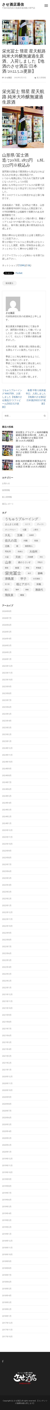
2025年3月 (7, 727)
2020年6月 (7, 1117)
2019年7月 (7, 1193)
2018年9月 (7, 1261)
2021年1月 (7, 1070)
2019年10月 (7, 1172)
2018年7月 (7, 1275)
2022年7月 (7, 946)
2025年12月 (7, 666)
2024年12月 (7, 748)
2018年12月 (7, 1241)
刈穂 (26, 540)
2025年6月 (7, 707)
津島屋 (9, 578)
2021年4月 (7, 1049)
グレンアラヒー (10, 530)
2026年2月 (7, 652)
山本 (8, 562)
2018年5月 (7, 1289)
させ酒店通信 (13, 4)
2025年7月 (7, 700)
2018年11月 (7, 1247)
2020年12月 (7, 1076)
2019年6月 (7, 1200)
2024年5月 (7, 796)
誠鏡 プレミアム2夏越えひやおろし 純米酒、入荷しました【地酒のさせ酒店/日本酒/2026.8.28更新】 (31, 450)
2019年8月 (7, 1186)
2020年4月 (7, 1131)
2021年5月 (7, 1042)
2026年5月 (7, 632)
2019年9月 (7, 1179)
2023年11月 (7, 837)
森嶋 (40, 573)
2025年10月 (7, 680)
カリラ (27, 524)
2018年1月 (7, 1316)
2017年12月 (7, 1323)
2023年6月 (7, 871)
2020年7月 (7, 1111)
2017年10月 (7, 1336)
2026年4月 (7, 638)
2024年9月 (7, 768)
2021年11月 (7, 1001)
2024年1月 (7, 823)
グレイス (40, 524)
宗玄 (41, 557)
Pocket (19, 273)
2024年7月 (7, 782)
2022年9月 (7, 933)
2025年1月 (7, 741)
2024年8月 (7, 775)
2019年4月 (7, 1213)
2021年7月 (7, 1029)
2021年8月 (7, 1022)
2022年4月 (7, 967)
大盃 (7, 557)
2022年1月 (7, 987)
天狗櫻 (30, 557)
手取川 (40, 562)
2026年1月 (7, 659)
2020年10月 (7, 1090)
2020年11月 (7, 1083)
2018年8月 (7, 1268)
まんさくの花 (11, 524)
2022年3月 (7, 974)
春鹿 (17, 568)
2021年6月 (7, 1035)
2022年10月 (7, 926)
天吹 (18, 557)
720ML (21, 265)
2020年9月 (7, 1097)
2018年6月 (7, 1282)
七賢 (24, 530)
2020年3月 (7, 1138)
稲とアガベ (23, 584)
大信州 (33, 551)
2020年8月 (7, 1104)
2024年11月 (7, 755)
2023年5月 (7, 878)
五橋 (19, 535)
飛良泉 (9, 595)
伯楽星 (31, 535)
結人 (7, 589)
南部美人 (29, 546)
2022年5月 (7, 960)
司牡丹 (8, 551)
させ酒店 (8, 77)
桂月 (29, 573)
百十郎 (7, 584)
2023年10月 (7, 844)
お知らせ (6, 483)
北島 (7, 546)
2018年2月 (7, 1309)
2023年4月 (7, 885)
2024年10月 (7, 762)
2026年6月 (7, 625)
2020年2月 (7, 1145)
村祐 (27, 568)
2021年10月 (7, 1008)
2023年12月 (7, 830)
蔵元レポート (8, 504)
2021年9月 (7, 1015)
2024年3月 (7, 810)
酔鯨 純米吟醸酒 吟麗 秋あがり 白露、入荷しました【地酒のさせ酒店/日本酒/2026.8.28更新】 (31, 463)
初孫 (36, 541)
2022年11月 (7, 919)
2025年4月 (7, 721)
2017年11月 (7, 1330)
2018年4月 (7, 1295)
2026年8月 (7, 611)
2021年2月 (7, 1063)
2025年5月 (7, 714)
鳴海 (22, 595)
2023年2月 (7, 899)
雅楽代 (39, 589)
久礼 (7, 535)
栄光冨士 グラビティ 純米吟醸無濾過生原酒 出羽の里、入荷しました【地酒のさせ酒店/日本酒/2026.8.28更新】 (32, 436)
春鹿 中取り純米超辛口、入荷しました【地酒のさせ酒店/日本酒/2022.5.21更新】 (36, 397)
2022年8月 (7, 940)
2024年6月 (7, 789)
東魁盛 (38, 568)
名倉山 (20, 551)
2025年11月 (7, 673)
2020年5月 (7, 1124)
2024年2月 (7, 816)
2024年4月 (7, 803)
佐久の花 (11, 540)
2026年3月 (7, 645)
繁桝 (17, 589)
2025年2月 (7, 734)
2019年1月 (7, 1234)
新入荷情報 (41, 77)
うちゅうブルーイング (21, 519)
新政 (6, 568)
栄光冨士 (9, 283)
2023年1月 (7, 905)
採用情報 (6, 490)
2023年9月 (7, 851)
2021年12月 (7, 994)
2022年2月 (7, 981)
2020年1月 (7, 1152)
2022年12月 (7, 912)
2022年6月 (7, 953)
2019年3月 (7, 1220)
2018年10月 (7, 1254)
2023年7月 (7, 864)
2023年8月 (7, 857)
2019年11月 (7, 1165)
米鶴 (38, 584)
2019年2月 (7, 1227)
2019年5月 (7, 1206)
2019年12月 (7, 1159)
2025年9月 (7, 686)
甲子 (23, 578)
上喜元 (35, 530)
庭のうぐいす (24, 562)
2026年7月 (7, 618)
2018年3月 (7, 1302)
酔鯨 (27, 589)
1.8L (29, 265)
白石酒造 (36, 579)
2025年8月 (7, 693)
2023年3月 (7, 892)
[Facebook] (2, 1361)
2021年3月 (7, 1056)
